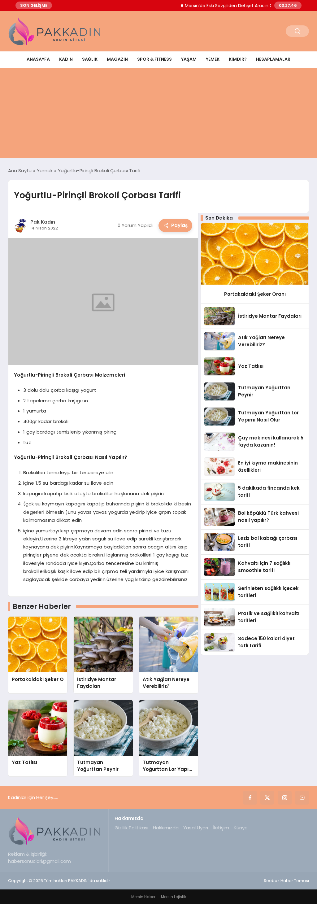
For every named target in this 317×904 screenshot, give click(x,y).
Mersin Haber (143, 896)
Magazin (117, 59)
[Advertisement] (158, 114)
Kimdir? (238, 59)
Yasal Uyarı (195, 827)
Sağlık (90, 59)
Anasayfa (38, 59)
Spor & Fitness (154, 59)
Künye (241, 827)
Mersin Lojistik (173, 896)
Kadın (66, 59)
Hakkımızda (166, 827)
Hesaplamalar (273, 59)
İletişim (221, 827)
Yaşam (189, 59)
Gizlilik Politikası (131, 827)
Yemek (212, 59)
